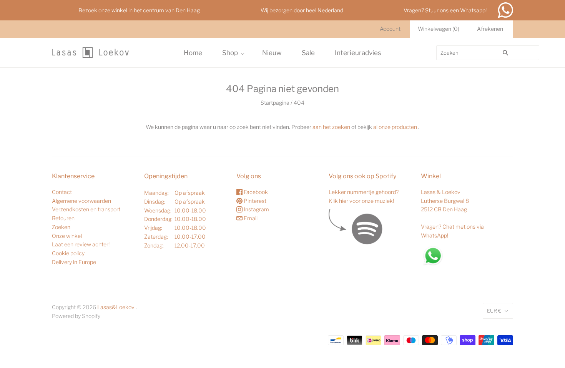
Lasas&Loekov (116, 307)
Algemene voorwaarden (81, 200)
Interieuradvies (358, 53)
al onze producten (395, 127)
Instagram (256, 209)
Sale (308, 53)
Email (250, 218)
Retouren (63, 218)
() (438, 28)
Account (390, 28)
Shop (230, 53)
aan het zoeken (331, 127)
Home (193, 53)
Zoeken (61, 227)
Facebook (255, 192)
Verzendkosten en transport (86, 209)
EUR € (494, 311)
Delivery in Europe (74, 262)
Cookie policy (68, 253)
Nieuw (272, 53)
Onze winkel (67, 236)
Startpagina (275, 102)
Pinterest (254, 200)
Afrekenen (490, 28)
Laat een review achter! (81, 244)
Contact (62, 192)
